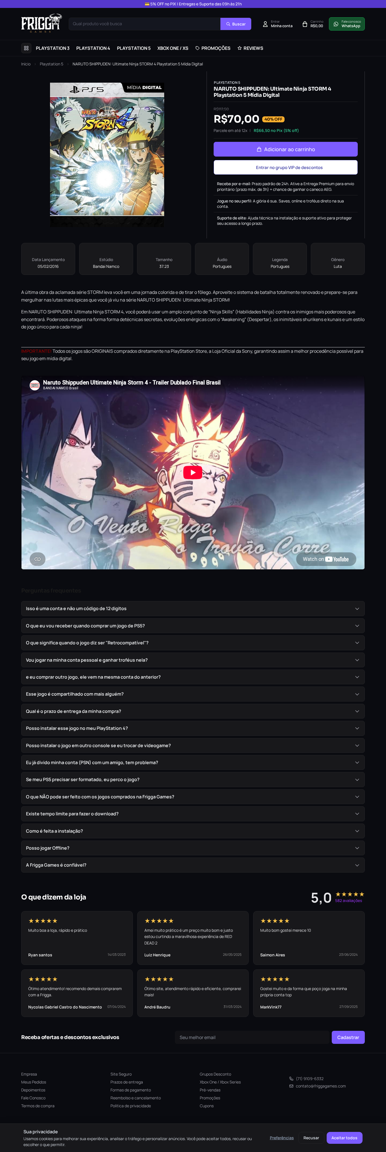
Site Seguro (121, 1074)
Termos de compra (38, 1105)
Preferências (282, 1137)
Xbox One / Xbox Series (220, 1082)
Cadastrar (348, 1037)
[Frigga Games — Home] (41, 23)
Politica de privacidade (130, 1105)
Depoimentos (33, 1090)
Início (26, 64)
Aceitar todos (344, 1137)
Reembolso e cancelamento (135, 1097)
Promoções (210, 1097)
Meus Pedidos (33, 1082)
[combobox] (144, 24)
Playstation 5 (51, 64)
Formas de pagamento (130, 1090)
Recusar (311, 1137)
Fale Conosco (33, 1097)
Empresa (29, 1074)
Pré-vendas (210, 1090)
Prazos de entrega (126, 1082)
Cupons (207, 1105)
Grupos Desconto (215, 1074)
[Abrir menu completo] (26, 48)
